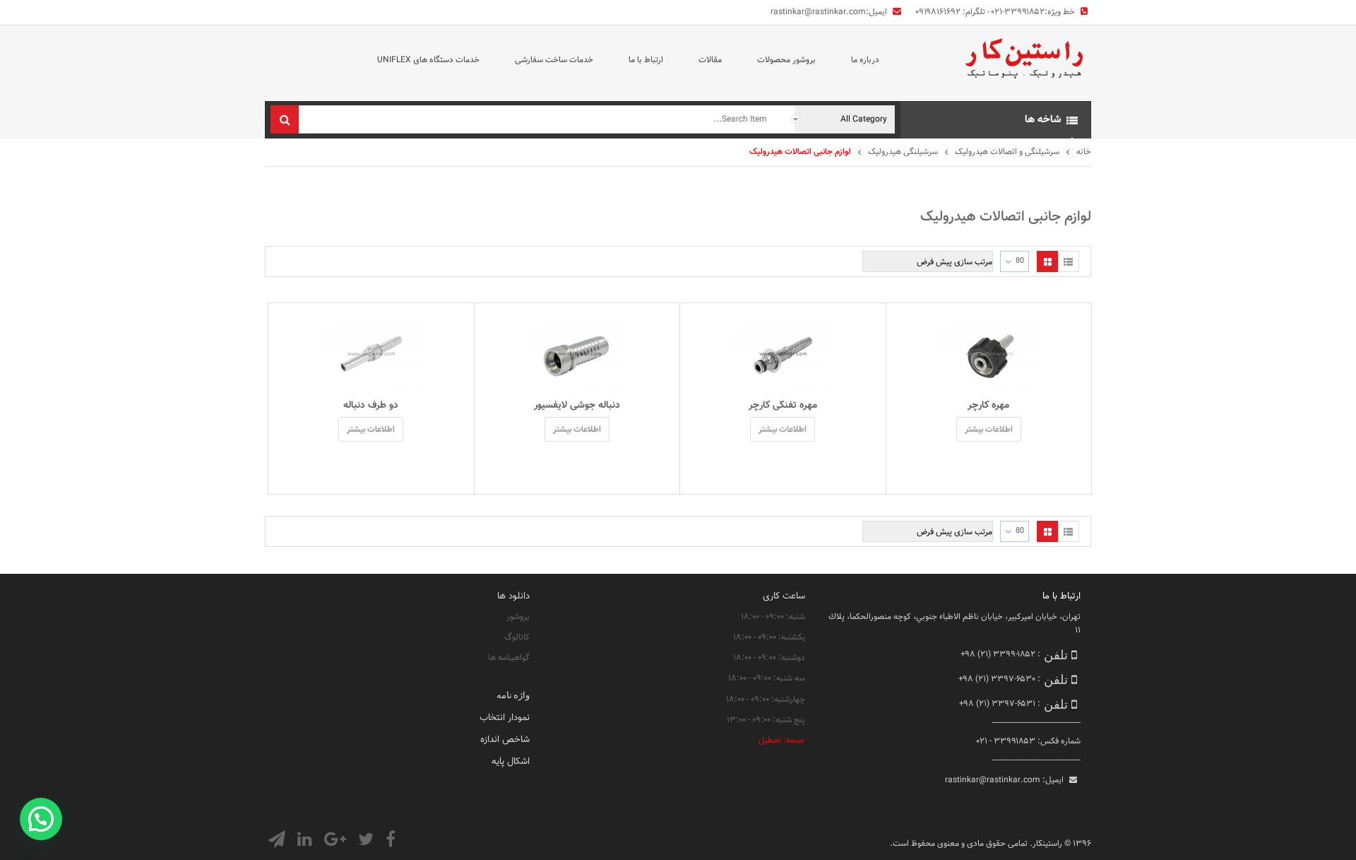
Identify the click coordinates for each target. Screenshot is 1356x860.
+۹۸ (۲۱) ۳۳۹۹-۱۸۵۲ (998, 654)
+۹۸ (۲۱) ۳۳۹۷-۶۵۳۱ (997, 703)
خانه (1083, 152)
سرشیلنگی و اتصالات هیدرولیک (1007, 152)
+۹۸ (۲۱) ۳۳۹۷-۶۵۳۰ (996, 679)
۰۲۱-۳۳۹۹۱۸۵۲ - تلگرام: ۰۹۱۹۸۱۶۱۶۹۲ (980, 12)
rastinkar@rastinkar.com (818, 12)
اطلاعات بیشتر (989, 429)
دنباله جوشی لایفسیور (577, 405)
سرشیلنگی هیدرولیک (903, 152)
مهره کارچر (988, 405)
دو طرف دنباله (370, 405)
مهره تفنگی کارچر (783, 405)
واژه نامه (513, 694)
